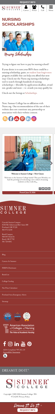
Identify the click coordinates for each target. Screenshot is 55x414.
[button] (3, 164)
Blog (3, 255)
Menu (51, 10)
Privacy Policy (24, 397)
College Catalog (8, 281)
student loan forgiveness (40, 72)
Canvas (26, 10)
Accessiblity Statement (11, 352)
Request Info (27, 2)
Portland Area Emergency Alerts (14, 295)
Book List (5, 275)
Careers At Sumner (9, 261)
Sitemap (5, 301)
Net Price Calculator (9, 288)
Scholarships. (31, 93)
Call (42, 10)
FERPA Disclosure (9, 268)
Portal (34, 10)
